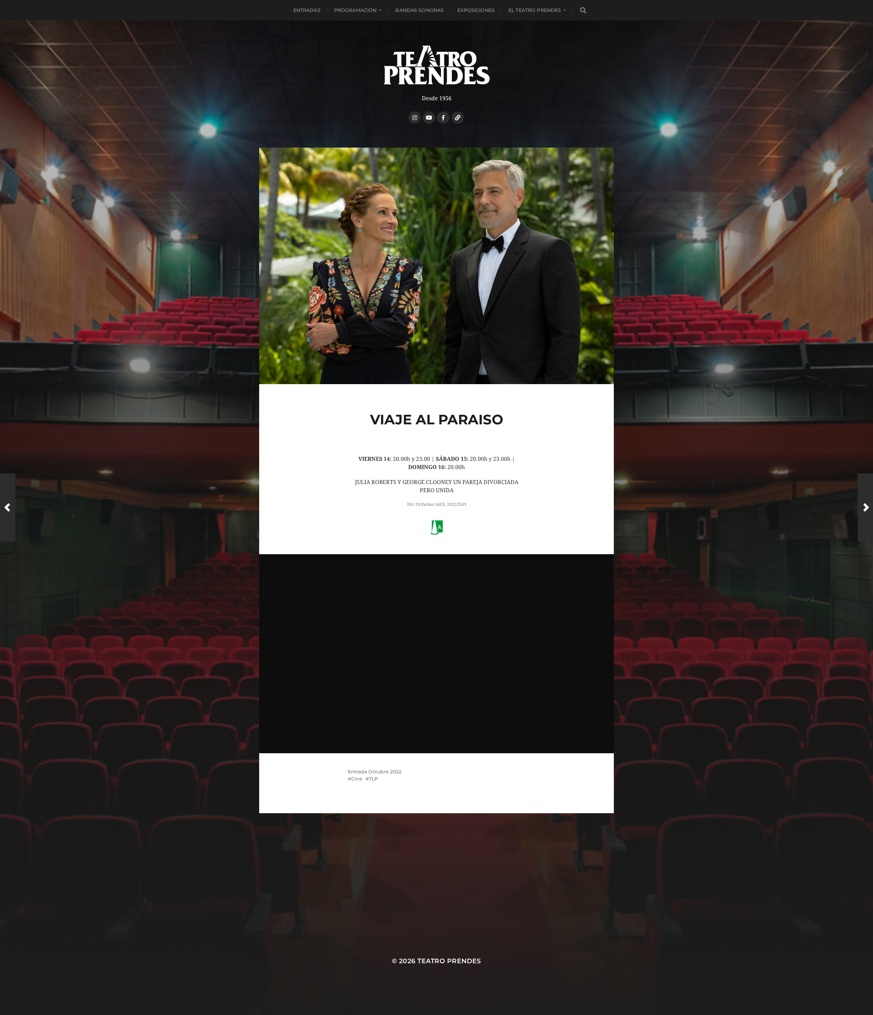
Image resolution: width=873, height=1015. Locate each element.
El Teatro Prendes (534, 10)
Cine (356, 779)
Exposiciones (476, 10)
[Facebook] (443, 117)
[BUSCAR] (583, 10)
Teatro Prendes (449, 961)
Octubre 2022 (384, 772)
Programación (355, 10)
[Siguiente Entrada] (865, 507)
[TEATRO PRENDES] (436, 65)
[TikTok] (458, 117)
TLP (373, 779)
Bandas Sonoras (419, 10)
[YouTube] (429, 117)
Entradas (307, 10)
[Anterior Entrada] (7, 507)
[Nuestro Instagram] (415, 117)
